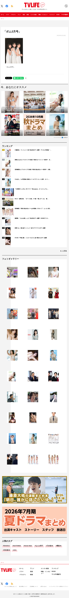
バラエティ (13, 14)
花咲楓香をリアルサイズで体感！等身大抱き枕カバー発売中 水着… (33, 169)
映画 (28, 14)
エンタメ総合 (34, 14)
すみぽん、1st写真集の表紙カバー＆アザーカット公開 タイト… (32, 179)
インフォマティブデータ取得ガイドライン (58, 586)
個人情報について (23, 586)
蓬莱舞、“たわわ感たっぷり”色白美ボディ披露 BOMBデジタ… (32, 218)
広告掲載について (34, 586)
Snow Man (28, 546)
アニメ (19, 14)
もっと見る (63, 251)
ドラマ (7, 14)
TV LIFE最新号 (64, 14)
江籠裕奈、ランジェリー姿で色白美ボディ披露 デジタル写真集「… (33, 150)
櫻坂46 (59, 546)
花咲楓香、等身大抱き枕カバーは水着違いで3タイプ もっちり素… (33, 208)
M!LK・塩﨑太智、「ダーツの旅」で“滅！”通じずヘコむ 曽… (31, 198)
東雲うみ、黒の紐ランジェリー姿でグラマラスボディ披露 (30, 228)
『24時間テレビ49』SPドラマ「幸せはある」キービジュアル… (31, 189)
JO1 (15, 550)
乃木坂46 (50, 546)
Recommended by (58, 137)
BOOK (57, 14)
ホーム (2, 14)
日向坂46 (7, 550)
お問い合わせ (43, 586)
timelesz (7, 546)
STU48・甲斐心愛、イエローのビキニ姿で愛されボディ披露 (31, 237)
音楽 (24, 14)
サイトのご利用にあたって (11, 586)
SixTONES (17, 546)
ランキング (52, 14)
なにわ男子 (39, 546)
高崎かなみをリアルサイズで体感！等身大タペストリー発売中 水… (33, 159)
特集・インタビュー (43, 14)
